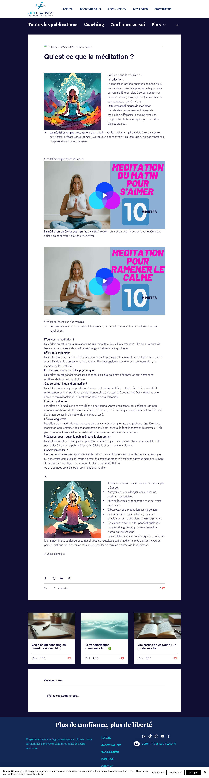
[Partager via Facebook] (45, 578)
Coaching (94, 24)
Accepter (193, 772)
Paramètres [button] (158, 772)
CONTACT (107, 766)
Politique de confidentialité (30, 774)
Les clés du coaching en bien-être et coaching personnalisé (49, 646)
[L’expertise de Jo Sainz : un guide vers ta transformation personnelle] (157, 626)
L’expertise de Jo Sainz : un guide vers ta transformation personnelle (157, 646)
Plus (156, 24)
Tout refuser (175, 772)
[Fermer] (205, 772)
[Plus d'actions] (163, 47)
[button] (177, 24)
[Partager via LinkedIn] (61, 578)
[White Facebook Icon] (169, 736)
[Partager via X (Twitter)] (53, 578)
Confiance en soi (127, 24)
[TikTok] (150, 736)
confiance (92, 725)
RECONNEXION (110, 751)
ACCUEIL (106, 737)
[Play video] (104, 195)
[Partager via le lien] (69, 578)
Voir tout (177, 606)
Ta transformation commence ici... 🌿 (98, 646)
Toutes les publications (53, 24)
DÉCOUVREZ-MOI (111, 744)
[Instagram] (144, 736)
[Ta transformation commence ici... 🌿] (104, 626)
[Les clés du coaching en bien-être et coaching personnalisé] (51, 626)
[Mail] (137, 743)
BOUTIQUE (107, 758)
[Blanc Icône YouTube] (162, 736)
